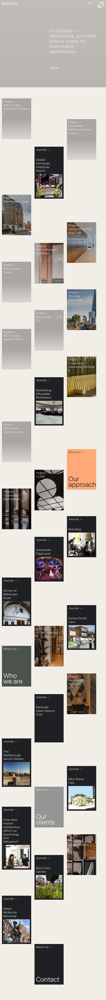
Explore (54, 67)
